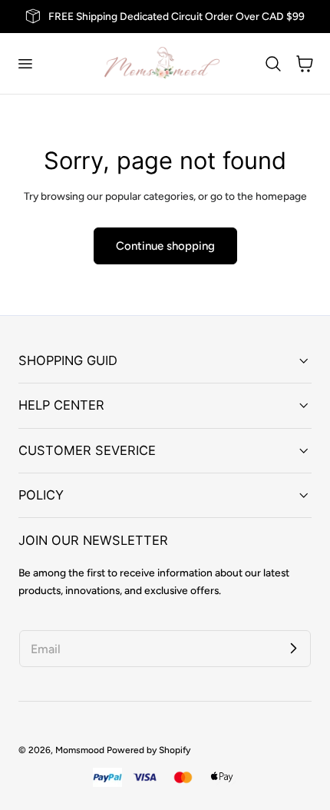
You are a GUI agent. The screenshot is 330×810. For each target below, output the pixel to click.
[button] (24, 64)
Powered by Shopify (148, 750)
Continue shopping (165, 246)
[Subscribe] (293, 647)
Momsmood (79, 750)
